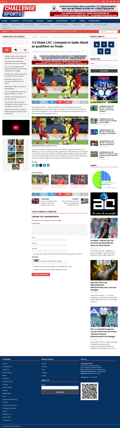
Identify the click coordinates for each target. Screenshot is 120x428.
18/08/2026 (95, 292)
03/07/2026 (103, 113)
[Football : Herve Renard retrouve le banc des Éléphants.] (20, 160)
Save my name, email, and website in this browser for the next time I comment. (58, 254)
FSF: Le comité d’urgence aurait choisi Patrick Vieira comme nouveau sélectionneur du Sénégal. (16, 69)
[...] (114, 255)
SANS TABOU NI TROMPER (100, 24)
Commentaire (36, 223)
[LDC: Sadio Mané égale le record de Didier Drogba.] (59, 179)
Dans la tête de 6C (29, 24)
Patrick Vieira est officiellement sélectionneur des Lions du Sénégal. (103, 286)
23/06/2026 (103, 146)
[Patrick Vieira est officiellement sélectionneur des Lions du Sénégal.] (20, 142)
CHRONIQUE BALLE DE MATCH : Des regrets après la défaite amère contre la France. (108, 154)
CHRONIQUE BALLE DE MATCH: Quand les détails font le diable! (108, 120)
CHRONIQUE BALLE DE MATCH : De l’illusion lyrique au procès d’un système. (106, 108)
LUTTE (73, 21)
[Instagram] (114, 1)
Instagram (44, 372)
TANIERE (82, 21)
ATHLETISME (5, 369)
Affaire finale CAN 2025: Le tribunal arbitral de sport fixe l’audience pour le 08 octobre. (15, 111)
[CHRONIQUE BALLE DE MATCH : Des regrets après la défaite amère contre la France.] (94, 154)
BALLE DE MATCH (16, 24)
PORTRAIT (87, 24)
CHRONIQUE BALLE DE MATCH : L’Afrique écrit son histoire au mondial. (107, 131)
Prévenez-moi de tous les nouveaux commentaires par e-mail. (53, 266)
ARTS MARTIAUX (61, 21)
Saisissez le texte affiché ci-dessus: (51, 261)
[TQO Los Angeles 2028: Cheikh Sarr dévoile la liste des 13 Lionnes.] (11, 160)
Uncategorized (6, 420)
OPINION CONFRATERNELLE (62, 24)
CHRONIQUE (5, 24)
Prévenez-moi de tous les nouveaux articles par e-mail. (50, 269)
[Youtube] (103, 1)
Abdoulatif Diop (47, 51)
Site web (34, 248)
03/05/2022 (37, 51)
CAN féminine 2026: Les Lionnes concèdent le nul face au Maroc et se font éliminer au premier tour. (16, 104)
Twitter (43, 369)
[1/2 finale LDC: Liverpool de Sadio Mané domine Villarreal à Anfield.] (40, 179)
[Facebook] (107, 1)
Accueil (4, 21)
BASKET (50, 21)
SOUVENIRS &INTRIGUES (45, 24)
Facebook (44, 366)
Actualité (15, 21)
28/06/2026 (103, 135)
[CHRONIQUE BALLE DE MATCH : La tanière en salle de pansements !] (94, 143)
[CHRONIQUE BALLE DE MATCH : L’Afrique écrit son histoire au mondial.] (94, 132)
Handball (5, 390)
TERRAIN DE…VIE (6, 28)
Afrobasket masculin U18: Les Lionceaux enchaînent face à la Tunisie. (14, 81)
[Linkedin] (118, 1)
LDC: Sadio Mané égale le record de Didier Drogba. (59, 186)
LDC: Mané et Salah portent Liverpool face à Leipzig (78, 186)
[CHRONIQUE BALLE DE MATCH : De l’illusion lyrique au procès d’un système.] (94, 108)
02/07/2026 (103, 124)
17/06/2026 (103, 159)
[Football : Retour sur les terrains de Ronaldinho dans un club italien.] (11, 142)
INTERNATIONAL (94, 21)
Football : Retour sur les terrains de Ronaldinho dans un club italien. (102, 243)
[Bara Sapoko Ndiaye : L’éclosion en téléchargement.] (20, 154)
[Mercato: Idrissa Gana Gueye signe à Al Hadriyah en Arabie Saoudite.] (20, 148)
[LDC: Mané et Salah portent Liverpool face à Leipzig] (79, 179)
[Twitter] (111, 1)
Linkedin (43, 375)
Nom (33, 237)
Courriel (34, 243)
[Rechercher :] (108, 31)
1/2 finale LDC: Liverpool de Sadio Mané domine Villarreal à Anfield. (40, 187)
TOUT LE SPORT (27, 21)
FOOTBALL (40, 21)
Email (92, 63)
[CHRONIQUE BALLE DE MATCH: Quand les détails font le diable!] (94, 121)
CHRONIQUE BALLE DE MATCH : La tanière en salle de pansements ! (106, 142)
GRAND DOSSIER (77, 24)
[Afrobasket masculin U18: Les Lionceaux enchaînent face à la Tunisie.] (11, 154)
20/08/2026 (95, 248)
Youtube (43, 363)
